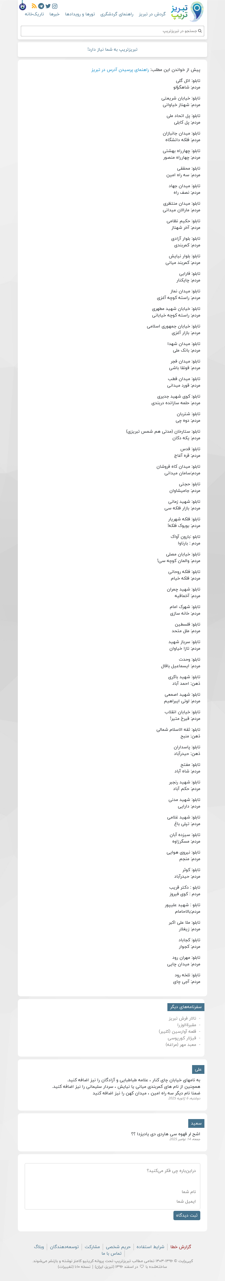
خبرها (54, 14)
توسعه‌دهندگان (64, 1247)
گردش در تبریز (152, 14)
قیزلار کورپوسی (182, 1038)
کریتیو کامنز (84, 1261)
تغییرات (65, 1266)
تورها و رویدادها (80, 14)
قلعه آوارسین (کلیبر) (177, 1032)
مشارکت (92, 1247)
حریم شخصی (118, 1247)
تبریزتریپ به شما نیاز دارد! (112, 50)
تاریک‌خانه (34, 14)
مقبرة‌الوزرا (186, 1025)
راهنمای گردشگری (116, 14)
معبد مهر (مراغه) (181, 1045)
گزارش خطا (180, 1247)
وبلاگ (39, 1247)
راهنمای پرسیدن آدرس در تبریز (120, 70)
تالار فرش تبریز (182, 1018)
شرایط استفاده (150, 1247)
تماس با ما (112, 1254)
